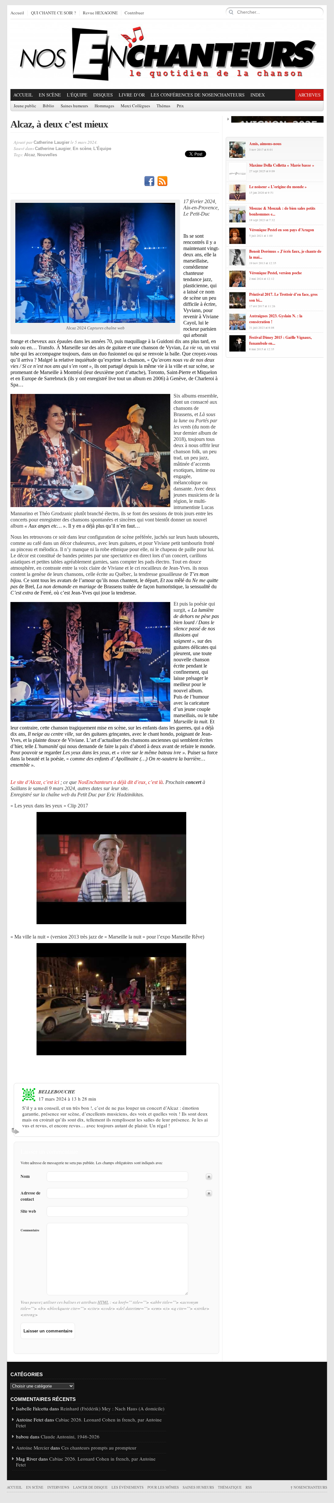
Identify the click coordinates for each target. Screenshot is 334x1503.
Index (257, 95)
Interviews (58, 1487)
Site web (28, 1211)
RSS (162, 181)
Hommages (104, 106)
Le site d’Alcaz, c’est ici (34, 782)
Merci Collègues (135, 106)
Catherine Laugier (51, 142)
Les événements (128, 1487)
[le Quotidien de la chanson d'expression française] (167, 54)
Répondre (16, 1131)
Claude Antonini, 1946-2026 (70, 1436)
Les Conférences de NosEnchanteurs (198, 95)
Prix (180, 106)
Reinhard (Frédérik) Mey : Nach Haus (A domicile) (112, 1408)
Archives (309, 95)
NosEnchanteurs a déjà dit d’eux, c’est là (120, 782)
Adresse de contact (30, 1196)
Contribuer (134, 13)
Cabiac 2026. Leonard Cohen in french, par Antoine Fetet (89, 1422)
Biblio (48, 106)
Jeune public (25, 106)
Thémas (163, 106)
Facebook (149, 181)
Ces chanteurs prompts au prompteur (98, 1447)
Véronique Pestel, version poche (275, 273)
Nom (25, 1176)
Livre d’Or (132, 95)
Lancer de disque (90, 1487)
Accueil (17, 13)
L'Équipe (77, 95)
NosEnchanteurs (308, 1487)
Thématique (230, 1487)
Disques (103, 95)
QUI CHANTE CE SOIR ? (53, 13)
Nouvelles (47, 154)
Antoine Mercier (32, 1447)
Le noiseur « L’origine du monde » (278, 186)
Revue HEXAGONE (100, 13)
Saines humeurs (74, 106)
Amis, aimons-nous (265, 143)
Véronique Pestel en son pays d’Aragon (281, 230)
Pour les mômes (163, 1487)
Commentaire (30, 1230)
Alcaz (29, 154)
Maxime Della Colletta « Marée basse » (281, 165)
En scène (50, 95)
